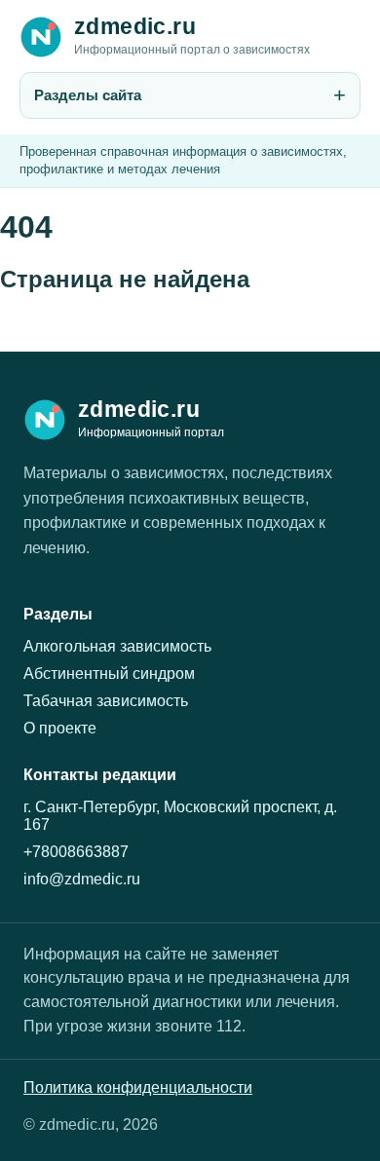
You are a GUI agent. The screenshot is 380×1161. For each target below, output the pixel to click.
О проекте (59, 728)
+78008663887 (76, 851)
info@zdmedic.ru (81, 879)
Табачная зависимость (105, 701)
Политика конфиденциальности (137, 1087)
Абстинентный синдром (109, 673)
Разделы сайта (87, 95)
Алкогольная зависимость (117, 646)
